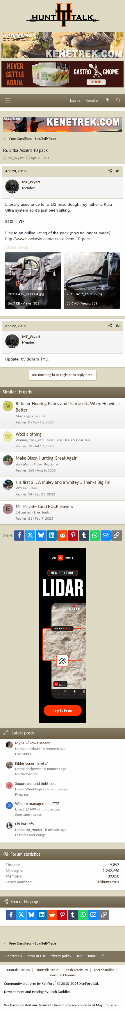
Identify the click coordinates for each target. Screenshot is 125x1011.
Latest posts (23, 733)
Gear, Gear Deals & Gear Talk (68, 440)
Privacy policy (60, 956)
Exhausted (23, 512)
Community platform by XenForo (51, 984)
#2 (118, 326)
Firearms (21, 795)
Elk (43, 416)
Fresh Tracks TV (76, 970)
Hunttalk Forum (18, 970)
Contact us (14, 956)
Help (79, 956)
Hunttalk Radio (47, 970)
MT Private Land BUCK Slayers (44, 506)
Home (91, 956)
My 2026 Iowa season (32, 743)
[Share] (110, 171)
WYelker (22, 488)
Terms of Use (36, 956)
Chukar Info (24, 824)
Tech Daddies (60, 992)
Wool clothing (29, 434)
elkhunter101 (108, 882)
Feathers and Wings (30, 835)
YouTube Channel (62, 975)
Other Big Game (46, 464)
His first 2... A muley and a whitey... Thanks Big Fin (63, 482)
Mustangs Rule (27, 416)
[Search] (118, 101)
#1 (118, 171)
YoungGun (23, 464)
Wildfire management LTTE (37, 804)
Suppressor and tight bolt (35, 784)
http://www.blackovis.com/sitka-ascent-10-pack (48, 238)
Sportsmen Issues (28, 815)
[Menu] (7, 100)
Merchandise (104, 970)
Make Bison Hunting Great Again (46, 458)
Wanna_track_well (30, 440)
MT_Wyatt (16, 158)
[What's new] (107, 101)
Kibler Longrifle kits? (31, 764)
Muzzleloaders (26, 774)
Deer (34, 488)
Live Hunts (42, 512)
